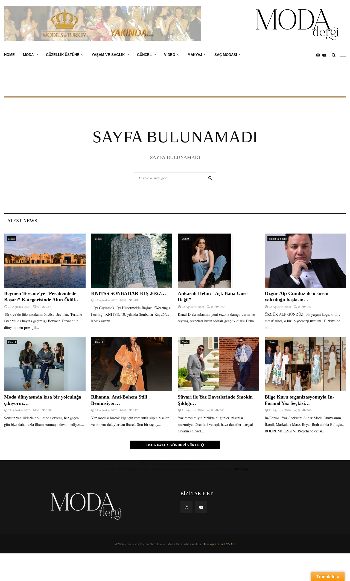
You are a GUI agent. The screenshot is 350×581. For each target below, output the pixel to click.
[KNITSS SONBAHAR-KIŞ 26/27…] (132, 261)
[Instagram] (319, 55)
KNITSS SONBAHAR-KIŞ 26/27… (128, 293)
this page (242, 468)
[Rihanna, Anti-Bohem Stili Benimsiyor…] (132, 364)
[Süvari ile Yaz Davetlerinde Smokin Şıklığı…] (218, 364)
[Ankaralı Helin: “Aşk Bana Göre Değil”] (218, 261)
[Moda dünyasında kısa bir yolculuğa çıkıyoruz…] (45, 364)
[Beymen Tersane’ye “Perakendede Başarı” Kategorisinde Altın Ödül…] (45, 261)
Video (169, 55)
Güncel (144, 55)
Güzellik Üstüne (62, 55)
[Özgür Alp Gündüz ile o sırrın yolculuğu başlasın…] (305, 261)
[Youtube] (325, 55)
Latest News (20, 220)
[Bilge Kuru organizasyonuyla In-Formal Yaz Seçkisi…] (305, 364)
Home (9, 55)
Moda (28, 55)
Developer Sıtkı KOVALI (219, 544)
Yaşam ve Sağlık (108, 55)
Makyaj (195, 55)
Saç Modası (225, 55)
